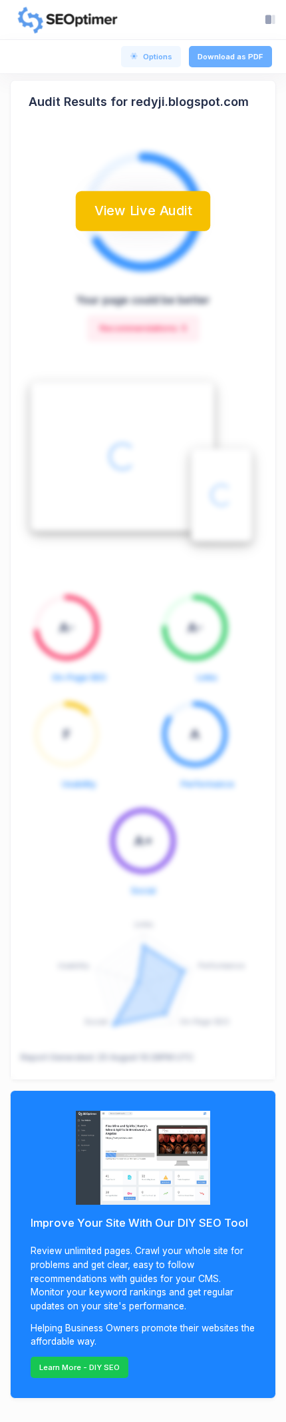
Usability (79, 784)
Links (207, 677)
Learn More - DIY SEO (79, 1367)
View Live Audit (143, 211)
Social (143, 891)
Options (157, 56)
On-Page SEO (79, 677)
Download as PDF (230, 56)
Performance (207, 784)
